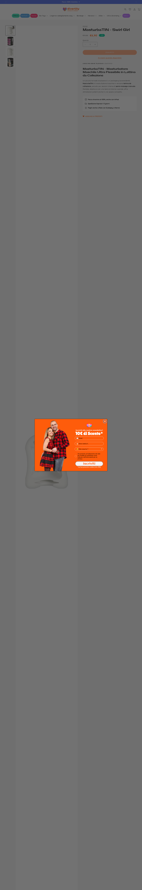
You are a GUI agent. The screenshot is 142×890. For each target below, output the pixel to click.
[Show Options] (102, 449)
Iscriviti (89, 463)
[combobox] (89, 449)
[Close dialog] (105, 421)
